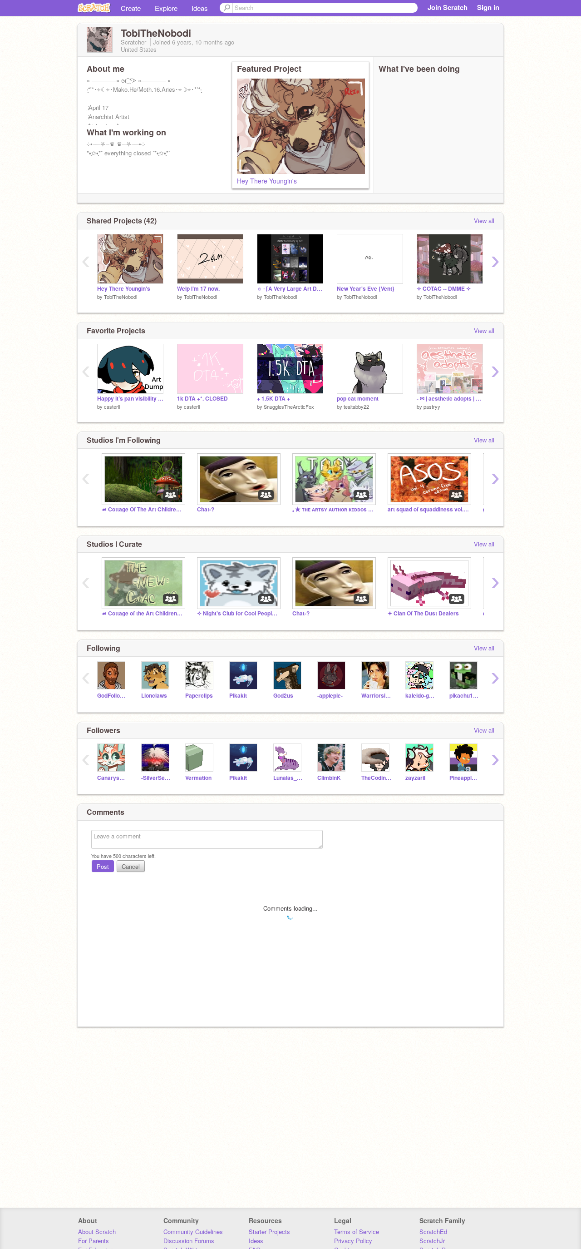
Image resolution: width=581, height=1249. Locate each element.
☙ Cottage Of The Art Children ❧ (142, 509)
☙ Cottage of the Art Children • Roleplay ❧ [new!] (142, 613)
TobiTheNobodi (120, 296)
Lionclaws (154, 695)
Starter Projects (269, 1231)
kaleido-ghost (420, 695)
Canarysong (112, 778)
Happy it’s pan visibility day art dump (130, 398)
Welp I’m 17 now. (198, 288)
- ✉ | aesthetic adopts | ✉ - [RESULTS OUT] (450, 398)
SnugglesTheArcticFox (289, 406)
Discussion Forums (188, 1240)
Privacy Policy (353, 1240)
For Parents (93, 1240)
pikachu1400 (464, 695)
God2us (283, 695)
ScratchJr (432, 1240)
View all (484, 220)
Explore (166, 8)
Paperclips (199, 695)
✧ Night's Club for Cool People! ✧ (238, 613)
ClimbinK (329, 778)
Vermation (198, 778)
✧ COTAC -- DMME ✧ (444, 288)
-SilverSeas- (156, 778)
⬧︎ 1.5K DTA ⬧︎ (273, 398)
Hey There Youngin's (267, 180)
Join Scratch (448, 7)
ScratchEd (433, 1231)
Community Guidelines (193, 1231)
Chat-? (205, 509)
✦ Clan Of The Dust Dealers (423, 613)
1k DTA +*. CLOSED (202, 398)
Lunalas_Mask (288, 778)
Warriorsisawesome (376, 695)
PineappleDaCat (464, 778)
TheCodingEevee (376, 778)
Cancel (131, 866)
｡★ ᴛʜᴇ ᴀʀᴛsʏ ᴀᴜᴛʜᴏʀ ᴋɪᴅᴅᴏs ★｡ (333, 509)
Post (103, 866)
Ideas (200, 8)
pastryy (431, 406)
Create (131, 8)
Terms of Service (356, 1231)
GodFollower (112, 695)
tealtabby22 (356, 406)
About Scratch (97, 1231)
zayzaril (415, 778)
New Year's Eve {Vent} (365, 288)
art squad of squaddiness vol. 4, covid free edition (428, 509)
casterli (112, 406)
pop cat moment (358, 398)
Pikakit (238, 695)
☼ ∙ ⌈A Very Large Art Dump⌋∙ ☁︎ (290, 288)
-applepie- (330, 695)
